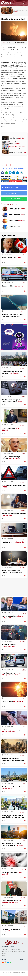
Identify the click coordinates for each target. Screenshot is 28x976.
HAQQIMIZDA (5, 951)
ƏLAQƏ (4, 953)
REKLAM (4, 955)
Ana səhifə (4, 949)
